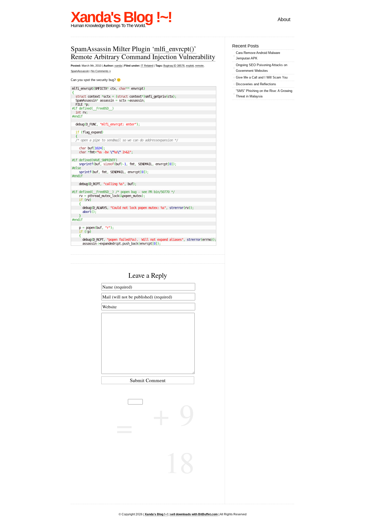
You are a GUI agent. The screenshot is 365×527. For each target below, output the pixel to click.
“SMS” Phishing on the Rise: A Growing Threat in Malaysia (264, 93)
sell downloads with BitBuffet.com (194, 514)
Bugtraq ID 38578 (173, 65)
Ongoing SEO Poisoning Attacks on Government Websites (261, 67)
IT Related (147, 65)
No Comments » (101, 71)
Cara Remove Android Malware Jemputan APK (258, 55)
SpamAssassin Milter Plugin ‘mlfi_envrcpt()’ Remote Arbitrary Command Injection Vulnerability (143, 52)
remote (199, 65)
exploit (190, 65)
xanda (118, 65)
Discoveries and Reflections (256, 84)
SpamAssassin (80, 71)
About (284, 19)
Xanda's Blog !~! (121, 17)
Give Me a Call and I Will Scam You (262, 77)
